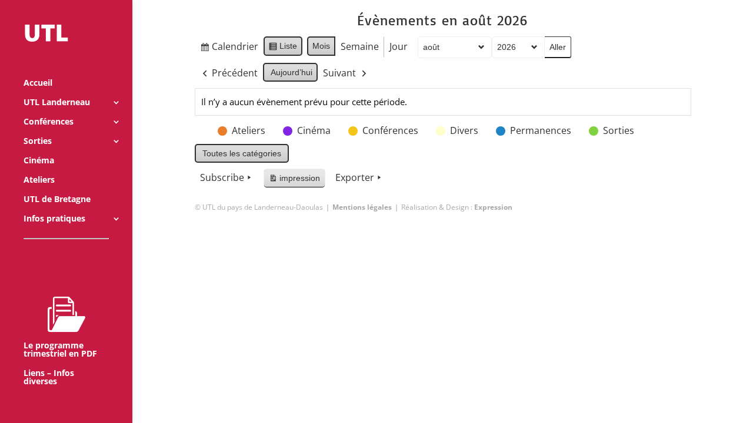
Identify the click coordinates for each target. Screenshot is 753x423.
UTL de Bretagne (57, 199)
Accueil (38, 83)
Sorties (38, 141)
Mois (321, 46)
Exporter (354, 177)
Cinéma (39, 161)
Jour (398, 46)
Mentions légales (362, 207)
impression (294, 180)
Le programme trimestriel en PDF (60, 349)
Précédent (235, 72)
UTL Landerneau (57, 103)
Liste (282, 48)
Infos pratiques (54, 219)
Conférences (49, 122)
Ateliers (39, 180)
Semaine (360, 46)
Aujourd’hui (291, 72)
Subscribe (222, 177)
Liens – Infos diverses (49, 378)
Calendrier (228, 49)
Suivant (339, 72)
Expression (493, 207)
